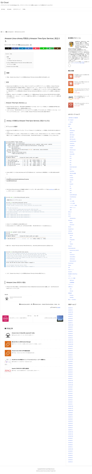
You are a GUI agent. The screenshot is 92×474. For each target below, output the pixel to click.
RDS (70, 181)
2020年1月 (70, 429)
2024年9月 (70, 327)
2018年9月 (70, 451)
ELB (70, 169)
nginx (71, 237)
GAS (70, 288)
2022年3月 (70, 374)
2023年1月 (70, 357)
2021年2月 (70, 401)
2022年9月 (70, 361)
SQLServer (72, 224)
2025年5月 (70, 320)
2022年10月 (70, 359)
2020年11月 (70, 408)
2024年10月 (70, 324)
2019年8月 (70, 440)
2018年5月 (70, 457)
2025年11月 (70, 312)
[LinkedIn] (22, 48)
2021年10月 (70, 384)
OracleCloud (70, 263)
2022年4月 (70, 372)
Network (70, 246)
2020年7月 (70, 416)
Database (70, 220)
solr (70, 241)
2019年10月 (70, 436)
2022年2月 (70, 376)
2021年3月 (70, 399)
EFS (70, 162)
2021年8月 (70, 389)
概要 (7, 56)
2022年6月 (70, 367)
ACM (71, 128)
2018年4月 (70, 459)
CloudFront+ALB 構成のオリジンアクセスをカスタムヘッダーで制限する (28, 359)
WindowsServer (73, 261)
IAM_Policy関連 (73, 173)
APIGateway (72, 130)
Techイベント (71, 269)
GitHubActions (73, 218)
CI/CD (69, 216)
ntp (59, 304)
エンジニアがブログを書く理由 (78, 62)
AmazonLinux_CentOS (20, 31)
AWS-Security (72, 139)
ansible (69, 124)
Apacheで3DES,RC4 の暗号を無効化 (20, 368)
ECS (70, 160)
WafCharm (72, 280)
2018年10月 (70, 449)
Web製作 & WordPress (72, 273)
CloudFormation (73, 141)
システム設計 (72, 203)
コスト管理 (72, 201)
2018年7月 (70, 453)
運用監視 (70, 293)
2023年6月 (70, 350)
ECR (70, 158)
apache (71, 235)
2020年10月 (70, 410)
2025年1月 (70, 322)
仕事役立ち (70, 286)
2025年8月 (70, 314)
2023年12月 (70, 339)
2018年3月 (70, 461)
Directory (71, 151)
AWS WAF (72, 137)
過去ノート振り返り (72, 299)
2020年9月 (70, 412)
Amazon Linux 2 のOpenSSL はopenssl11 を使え (23, 333)
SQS (71, 192)
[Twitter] (8, 48)
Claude (71, 122)
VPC (70, 199)
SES (70, 188)
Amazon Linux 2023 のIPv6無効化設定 (21, 350)
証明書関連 (72, 282)
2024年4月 (70, 333)
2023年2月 (70, 354)
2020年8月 (70, 414)
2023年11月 (70, 342)
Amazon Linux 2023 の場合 (12, 66)
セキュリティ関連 (71, 278)
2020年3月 (70, 425)
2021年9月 (70, 387)
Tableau (71, 243)
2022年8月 (70, 363)
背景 (8, 58)
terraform (70, 271)
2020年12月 (70, 406)
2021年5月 (70, 395)
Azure (69, 214)
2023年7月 (70, 348)
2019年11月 (70, 434)
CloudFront (72, 143)
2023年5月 (70, 352)
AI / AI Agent (70, 119)
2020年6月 (70, 419)
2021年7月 (70, 391)
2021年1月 (70, 404)
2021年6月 (70, 393)
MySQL (71, 222)
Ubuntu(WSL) (72, 256)
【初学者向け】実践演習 (73, 117)
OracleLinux (72, 254)
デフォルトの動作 (11, 64)
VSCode (71, 291)
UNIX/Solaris (72, 258)
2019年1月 (70, 446)
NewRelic (72, 297)
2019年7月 (70, 442)
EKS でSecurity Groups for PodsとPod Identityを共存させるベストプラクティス (81, 90)
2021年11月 (70, 382)
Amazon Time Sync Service (47, 304)
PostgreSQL (72, 239)
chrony (55, 304)
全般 (70, 209)
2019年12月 (70, 431)
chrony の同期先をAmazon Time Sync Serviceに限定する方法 (19, 62)
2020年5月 (70, 421)
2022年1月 (70, 378)
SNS (71, 190)
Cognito (71, 147)
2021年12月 (70, 380)
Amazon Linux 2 (38, 304)
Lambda (71, 177)
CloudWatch (72, 145)
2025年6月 (70, 318)
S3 (70, 186)
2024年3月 (70, 335)
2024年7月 (70, 329)
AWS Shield (72, 134)
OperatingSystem (10, 31)
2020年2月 (70, 427)
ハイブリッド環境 (73, 205)
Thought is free (52, 470)
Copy (59, 142)
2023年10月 (70, 344)
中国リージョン (73, 207)
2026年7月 (70, 307)
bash (71, 252)
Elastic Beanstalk (73, 166)
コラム (82, 61)
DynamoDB (72, 154)
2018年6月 (70, 455)
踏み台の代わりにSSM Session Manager (21, 341)
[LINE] (43, 48)
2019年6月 (70, 444)
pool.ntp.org (51, 189)
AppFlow (71, 132)
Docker (69, 226)
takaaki (58, 307)
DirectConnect (73, 149)
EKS (70, 164)
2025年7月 (70, 316)
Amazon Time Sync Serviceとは (14, 60)
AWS (31, 44)
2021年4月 (70, 397)
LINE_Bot (70, 231)
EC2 (70, 156)
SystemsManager (73, 194)
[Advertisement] (46, 20)
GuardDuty (72, 171)
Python (69, 265)
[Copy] (57, 48)
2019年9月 (70, 438)
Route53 (71, 184)
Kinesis (71, 175)
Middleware (70, 233)
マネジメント (70, 284)
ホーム (3, 31)
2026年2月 (70, 310)
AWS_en (69, 211)
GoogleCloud (70, 228)
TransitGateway (73, 196)
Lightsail (71, 179)
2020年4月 (70, 423)
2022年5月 (70, 369)
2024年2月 (70, 337)
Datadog (71, 295)
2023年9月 (70, 346)
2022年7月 (70, 365)
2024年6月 (70, 331)
